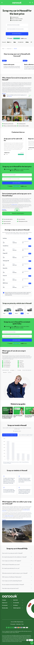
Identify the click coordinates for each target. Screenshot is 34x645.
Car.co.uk (10, 96)
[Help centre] (30, 2)
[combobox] (17, 30)
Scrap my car (9, 48)
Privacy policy (12, 624)
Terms (22, 624)
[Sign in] (32, 2)
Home (3, 48)
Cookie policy (18, 624)
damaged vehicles (14, 204)
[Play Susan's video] (17, 107)
